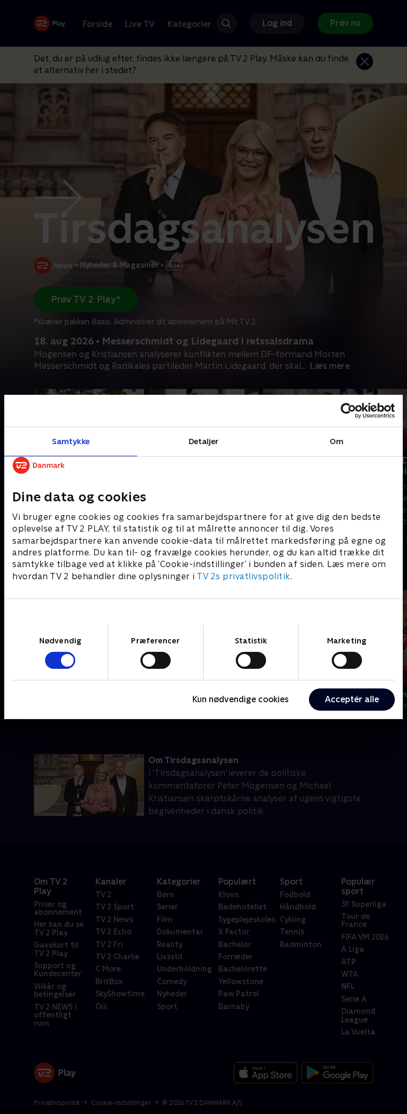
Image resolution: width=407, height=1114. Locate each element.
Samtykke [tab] (71, 441)
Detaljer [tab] (204, 441)
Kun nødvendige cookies (240, 699)
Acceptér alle (352, 699)
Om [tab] (336, 441)
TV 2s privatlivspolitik (243, 576)
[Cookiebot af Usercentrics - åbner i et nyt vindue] (348, 411)
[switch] (155, 660)
